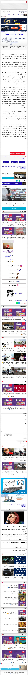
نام (25, 415)
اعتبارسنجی (25, 443)
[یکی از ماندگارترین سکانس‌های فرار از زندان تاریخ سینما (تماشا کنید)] (8, 246)
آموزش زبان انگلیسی (13, 281)
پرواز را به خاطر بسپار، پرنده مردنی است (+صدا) (11, 167)
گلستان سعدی (12, 277)
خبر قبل (6, 162)
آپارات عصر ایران (12, 285)
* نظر (25, 423)
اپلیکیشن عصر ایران (18, 293)
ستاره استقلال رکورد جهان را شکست (18, 547)
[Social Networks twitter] (18, 181)
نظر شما (25, 413)
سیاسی (22, 31)
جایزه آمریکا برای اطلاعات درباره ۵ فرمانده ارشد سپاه (15, 539)
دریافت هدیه (9, 668)
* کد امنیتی (24, 432)
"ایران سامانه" (12, 673)
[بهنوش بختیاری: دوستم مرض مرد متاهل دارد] (14, 518)
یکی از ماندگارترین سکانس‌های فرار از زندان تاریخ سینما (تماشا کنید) (8, 251)
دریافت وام (8, 178)
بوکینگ (22, 443)
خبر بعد (21, 162)
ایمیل (25, 419)
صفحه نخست (25, 31)
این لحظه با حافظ (12, 274)
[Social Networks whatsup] (19, 181)
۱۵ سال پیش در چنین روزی (12, 270)
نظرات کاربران (14, 162)
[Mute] (5, 200)
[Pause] (3, 200)
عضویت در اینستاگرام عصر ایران (12, 266)
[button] (4, 16)
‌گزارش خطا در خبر (23, 303)
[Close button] (27, 663)
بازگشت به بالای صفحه (21, 477)
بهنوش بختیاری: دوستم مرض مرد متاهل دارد (16, 526)
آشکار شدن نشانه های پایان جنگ (19, 550)
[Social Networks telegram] (16, 181)
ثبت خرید (14, 208)
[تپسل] (2, 186)
